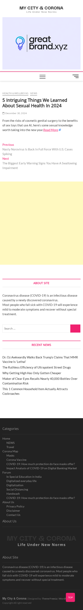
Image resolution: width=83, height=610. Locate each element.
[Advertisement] (41, 223)
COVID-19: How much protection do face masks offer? (40, 464)
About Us (8, 502)
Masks (10, 455)
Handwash (13, 493)
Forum (6, 472)
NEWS (10, 442)
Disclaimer (13, 510)
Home (6, 438)
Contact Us (13, 515)
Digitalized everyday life (21, 481)
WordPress (65, 598)
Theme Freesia (49, 598)
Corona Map (10, 451)
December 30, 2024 (16, 113)
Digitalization (14, 485)
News (33, 93)
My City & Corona (14, 598)
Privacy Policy (15, 506)
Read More (50, 130)
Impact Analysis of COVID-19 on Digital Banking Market (41, 468)
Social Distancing (17, 489)
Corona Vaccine (16, 459)
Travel (10, 447)
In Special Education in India (24, 476)
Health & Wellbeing (15, 93)
